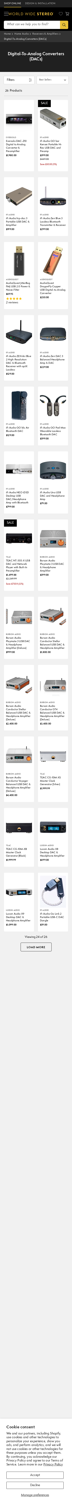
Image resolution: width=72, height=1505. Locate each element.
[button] (6, 14)
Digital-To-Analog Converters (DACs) (25, 39)
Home (7, 34)
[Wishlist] (61, 13)
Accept (35, 1475)
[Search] (64, 25)
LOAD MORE (36, 947)
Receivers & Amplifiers (45, 34)
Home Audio (21, 34)
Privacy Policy (53, 1464)
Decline (35, 1485)
